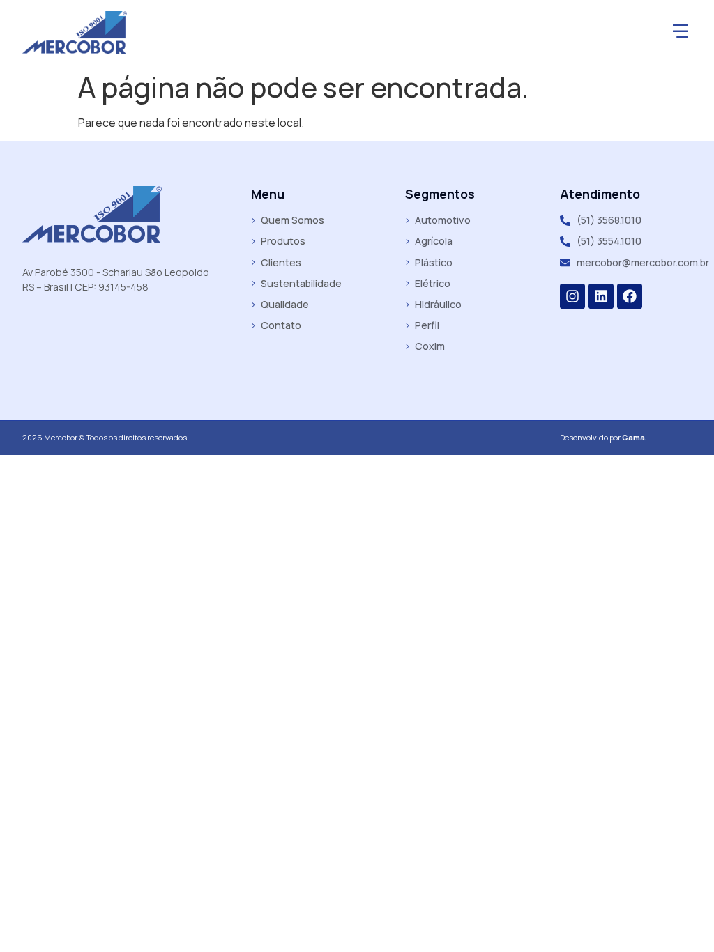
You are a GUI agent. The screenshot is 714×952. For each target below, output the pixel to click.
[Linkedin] (601, 296)
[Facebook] (629, 296)
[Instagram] (572, 296)
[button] (680, 32)
